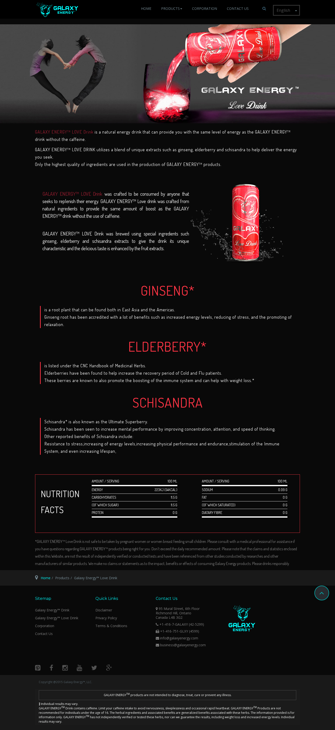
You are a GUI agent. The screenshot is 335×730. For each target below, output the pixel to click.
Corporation (204, 8)
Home (146, 8)
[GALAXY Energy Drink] (57, 10)
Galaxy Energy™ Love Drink (56, 618)
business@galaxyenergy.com (183, 645)
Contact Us (238, 8)
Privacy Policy (106, 618)
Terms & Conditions (111, 625)
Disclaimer (103, 610)
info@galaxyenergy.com (179, 638)
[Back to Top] (321, 593)
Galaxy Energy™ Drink (52, 610)
